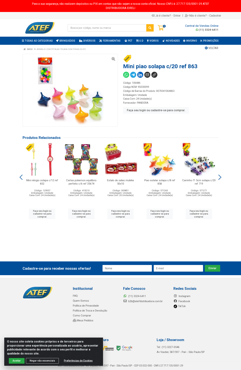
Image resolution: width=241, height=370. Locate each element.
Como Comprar (82, 315)
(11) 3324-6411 (208, 29)
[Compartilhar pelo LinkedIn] (140, 75)
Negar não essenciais (42, 360)
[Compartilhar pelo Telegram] (133, 75)
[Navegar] (21, 177)
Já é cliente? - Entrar (167, 15)
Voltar (213, 48)
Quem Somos (81, 300)
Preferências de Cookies (78, 360)
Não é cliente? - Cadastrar (205, 15)
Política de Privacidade (86, 305)
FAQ (75, 295)
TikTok (181, 306)
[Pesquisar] (150, 28)
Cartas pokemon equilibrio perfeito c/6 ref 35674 (81, 182)
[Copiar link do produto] (154, 75)
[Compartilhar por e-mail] (147, 75)
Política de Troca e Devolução (90, 310)
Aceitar (17, 360)
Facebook (184, 301)
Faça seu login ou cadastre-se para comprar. (156, 110)
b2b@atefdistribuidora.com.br (145, 301)
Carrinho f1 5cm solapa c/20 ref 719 (199, 182)
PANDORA (142, 102)
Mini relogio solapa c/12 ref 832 (42, 182)
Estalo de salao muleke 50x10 (120, 182)
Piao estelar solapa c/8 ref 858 (159, 182)
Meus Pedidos (84, 320)
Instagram (184, 296)
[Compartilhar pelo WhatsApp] (126, 75)
